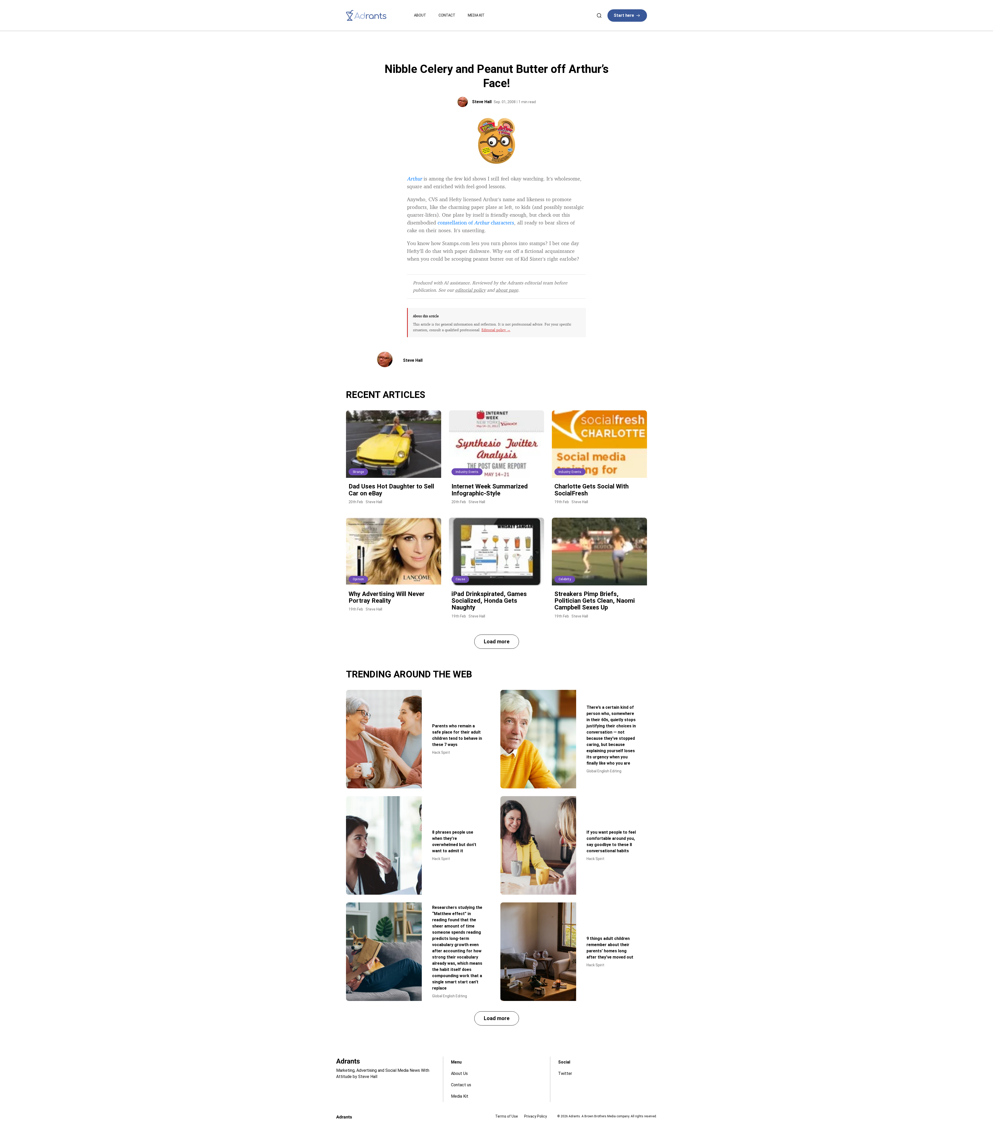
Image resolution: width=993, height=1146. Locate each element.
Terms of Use (506, 1116)
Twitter (565, 1073)
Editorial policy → (496, 330)
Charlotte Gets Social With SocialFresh (591, 490)
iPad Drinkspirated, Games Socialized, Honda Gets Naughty (489, 600)
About (420, 15)
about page (507, 290)
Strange (358, 472)
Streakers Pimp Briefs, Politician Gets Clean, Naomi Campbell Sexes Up (594, 600)
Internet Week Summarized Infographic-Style (490, 490)
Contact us (461, 1084)
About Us (459, 1073)
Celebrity (565, 579)
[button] (496, 642)
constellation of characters (476, 222)
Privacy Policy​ (535, 1116)
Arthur (414, 178)
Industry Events (467, 472)
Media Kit (476, 15)
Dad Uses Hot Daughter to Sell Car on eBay (391, 490)
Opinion (358, 579)
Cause (460, 579)
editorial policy (470, 290)
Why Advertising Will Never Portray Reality (387, 597)
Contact (447, 15)
